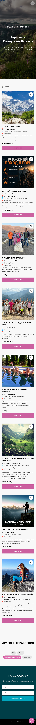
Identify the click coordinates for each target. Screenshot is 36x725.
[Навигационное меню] (33, 3)
